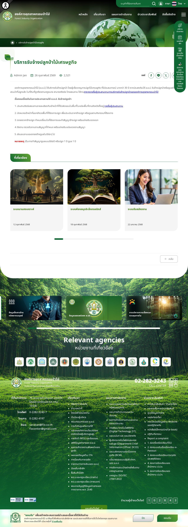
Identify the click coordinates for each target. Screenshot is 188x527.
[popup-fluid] (160, 3)
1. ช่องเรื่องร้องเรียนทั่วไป (159, 443)
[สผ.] (30, 361)
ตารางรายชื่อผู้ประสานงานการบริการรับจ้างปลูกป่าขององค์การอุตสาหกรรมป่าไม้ (121, 92)
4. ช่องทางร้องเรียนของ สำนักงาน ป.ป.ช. (158, 464)
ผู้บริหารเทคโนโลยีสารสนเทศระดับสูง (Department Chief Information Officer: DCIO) (124, 444)
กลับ (171, 259)
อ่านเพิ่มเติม (57, 521)
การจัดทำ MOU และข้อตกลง (84, 438)
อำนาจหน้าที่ (76, 408)
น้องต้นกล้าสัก (78, 468)
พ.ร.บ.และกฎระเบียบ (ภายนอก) (85, 481)
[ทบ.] (121, 361)
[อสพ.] (143, 361)
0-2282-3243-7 (38, 412)
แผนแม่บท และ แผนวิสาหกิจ (122, 436)
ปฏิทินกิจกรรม (154, 434)
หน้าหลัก (83, 14)
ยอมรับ (167, 518)
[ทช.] (87, 361)
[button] (58, 239)
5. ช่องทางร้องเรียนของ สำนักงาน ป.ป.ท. (158, 472)
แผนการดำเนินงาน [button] (121, 14)
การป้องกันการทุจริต (80, 459)
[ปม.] (75, 361)
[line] (158, 75)
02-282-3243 (150, 381)
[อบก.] (155, 361)
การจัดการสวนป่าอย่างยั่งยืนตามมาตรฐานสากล (124, 469)
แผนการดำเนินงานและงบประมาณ (121, 413)
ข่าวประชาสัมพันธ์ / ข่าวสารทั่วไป (162, 404)
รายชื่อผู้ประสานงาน (113, 106)
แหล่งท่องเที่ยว (154, 417)
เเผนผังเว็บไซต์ (92, 508)
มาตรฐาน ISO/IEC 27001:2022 (118, 477)
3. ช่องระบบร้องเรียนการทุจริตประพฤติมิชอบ (161, 457)
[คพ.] (41, 361)
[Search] (154, 3)
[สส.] (53, 361)
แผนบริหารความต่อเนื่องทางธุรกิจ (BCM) (122, 453)
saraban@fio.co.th (40, 425)
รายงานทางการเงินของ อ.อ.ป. (85, 464)
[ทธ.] (98, 361)
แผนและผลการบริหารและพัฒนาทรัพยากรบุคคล (124, 405)
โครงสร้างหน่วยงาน (80, 413)
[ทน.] (109, 361)
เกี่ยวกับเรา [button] (100, 14)
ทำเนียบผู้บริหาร (78, 417)
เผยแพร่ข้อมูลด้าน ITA (82, 455)
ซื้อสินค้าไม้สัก (77, 473)
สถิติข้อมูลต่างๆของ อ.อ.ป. (83, 443)
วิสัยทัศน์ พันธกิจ (79, 404)
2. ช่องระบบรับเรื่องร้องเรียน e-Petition (162, 449)
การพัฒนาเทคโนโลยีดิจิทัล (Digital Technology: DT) (122, 429)
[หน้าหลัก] (12, 42)
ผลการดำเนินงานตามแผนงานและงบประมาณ (123, 421)
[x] (166, 75)
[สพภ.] (166, 361)
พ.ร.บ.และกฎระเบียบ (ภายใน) (84, 477)
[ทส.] (19, 361)
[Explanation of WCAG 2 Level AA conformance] (16, 500)
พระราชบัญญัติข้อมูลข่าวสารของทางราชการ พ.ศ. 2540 (86, 487)
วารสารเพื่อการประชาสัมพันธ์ (160, 408)
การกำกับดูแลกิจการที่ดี (82, 426)
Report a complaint (157, 438)
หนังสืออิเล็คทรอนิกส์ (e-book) (162, 429)
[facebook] (151, 75)
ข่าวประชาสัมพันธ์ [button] (147, 14)
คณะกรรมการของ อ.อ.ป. (82, 422)
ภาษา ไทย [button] (173, 3)
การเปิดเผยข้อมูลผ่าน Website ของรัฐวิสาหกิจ (162, 423)
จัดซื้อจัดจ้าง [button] (169, 14)
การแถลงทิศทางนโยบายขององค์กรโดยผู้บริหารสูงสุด (84, 432)
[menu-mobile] (183, 14)
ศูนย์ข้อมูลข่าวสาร (155, 413)
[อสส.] (132, 361)
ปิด (143, 518)
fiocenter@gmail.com (43, 429)
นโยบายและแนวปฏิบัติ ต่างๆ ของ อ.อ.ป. (122, 461)
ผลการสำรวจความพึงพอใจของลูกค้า (85, 449)
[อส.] (64, 361)
